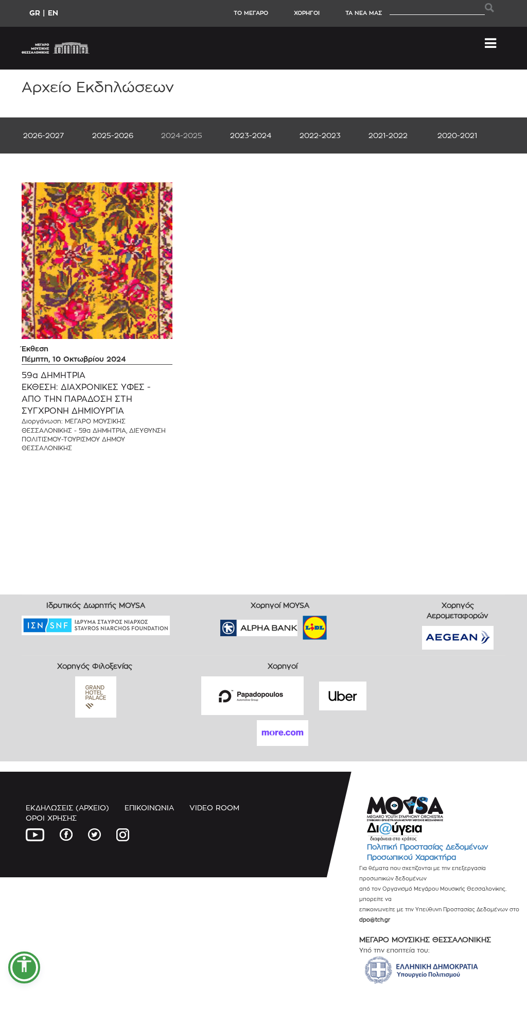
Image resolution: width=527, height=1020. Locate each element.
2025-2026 (112, 135)
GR (34, 12)
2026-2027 (43, 135)
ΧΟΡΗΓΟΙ (307, 13)
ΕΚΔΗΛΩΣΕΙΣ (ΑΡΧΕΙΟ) (67, 807)
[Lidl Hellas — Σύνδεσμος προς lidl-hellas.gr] (300, 624)
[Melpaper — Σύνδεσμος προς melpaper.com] (344, 624)
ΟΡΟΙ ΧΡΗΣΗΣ (51, 818)
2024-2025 (181, 135)
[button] (24, 967)
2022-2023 (320, 135)
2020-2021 (457, 135)
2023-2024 (250, 135)
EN (53, 12)
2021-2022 (388, 135)
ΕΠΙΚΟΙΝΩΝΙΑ (149, 807)
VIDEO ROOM (214, 807)
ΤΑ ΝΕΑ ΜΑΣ (363, 13)
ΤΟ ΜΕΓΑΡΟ (251, 13)
